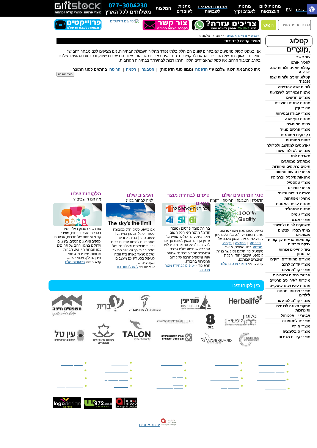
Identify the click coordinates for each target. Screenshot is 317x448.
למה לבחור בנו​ (127, 267)
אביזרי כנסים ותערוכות (291, 275)
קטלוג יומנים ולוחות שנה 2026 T (290, 79)
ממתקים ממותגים (295, 161)
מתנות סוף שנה (297, 119)
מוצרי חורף (301, 326)
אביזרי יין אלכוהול (295, 315)
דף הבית (303, 52)
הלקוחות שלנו (75, 262)
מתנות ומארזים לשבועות (290, 92)
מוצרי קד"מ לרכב (296, 264)
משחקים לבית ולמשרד (291, 225)
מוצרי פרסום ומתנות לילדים (293, 293)
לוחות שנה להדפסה (294, 87)
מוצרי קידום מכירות (294, 337)
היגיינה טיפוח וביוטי (294, 193)
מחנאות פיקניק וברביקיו (290, 177)
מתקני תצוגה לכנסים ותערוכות (293, 308)
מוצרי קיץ (302, 108)
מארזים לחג (300, 156)
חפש (268, 25)
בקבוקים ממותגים (295, 135)
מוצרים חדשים (298, 98)
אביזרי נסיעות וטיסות (292, 172)
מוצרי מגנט (301, 220)
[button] (312, 9)
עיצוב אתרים (149, 425)
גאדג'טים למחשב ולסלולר (288, 145)
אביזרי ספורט (299, 188)
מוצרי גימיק (300, 214)
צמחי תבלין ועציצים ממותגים (294, 232)
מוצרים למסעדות (296, 321)
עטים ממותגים (298, 124)
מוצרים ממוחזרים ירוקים (290, 259)
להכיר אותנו (300, 62)
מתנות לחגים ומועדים (292, 103)
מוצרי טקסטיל (298, 182)
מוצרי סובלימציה (296, 331)
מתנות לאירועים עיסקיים (290, 286)
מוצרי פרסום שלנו (234, 264)
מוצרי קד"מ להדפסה (293, 301)
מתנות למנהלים (297, 209)
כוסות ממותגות (298, 140)
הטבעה (147, 69)
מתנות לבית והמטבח (293, 204)
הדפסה (201, 69)
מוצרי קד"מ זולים (296, 270)
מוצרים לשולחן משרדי (291, 151)
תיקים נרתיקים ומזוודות (291, 166)
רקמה (131, 69)
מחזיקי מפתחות (297, 198)
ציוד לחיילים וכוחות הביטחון (294, 251)
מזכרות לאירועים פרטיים (290, 280)
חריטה (115, 69)
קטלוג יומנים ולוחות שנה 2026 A (290, 70)
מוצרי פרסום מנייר (295, 129)
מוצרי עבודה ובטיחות (293, 113)
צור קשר (303, 57)
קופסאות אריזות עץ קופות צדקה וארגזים (289, 242)
